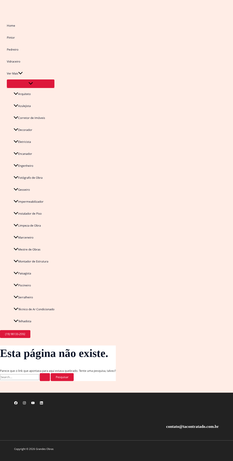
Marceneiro (25, 237)
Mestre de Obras (29, 249)
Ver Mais (12, 73)
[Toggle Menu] (30, 83)
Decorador (25, 130)
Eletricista (24, 142)
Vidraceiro (13, 61)
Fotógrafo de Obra (30, 178)
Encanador (25, 154)
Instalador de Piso (30, 213)
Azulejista (24, 106)
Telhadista (24, 321)
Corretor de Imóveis (31, 118)
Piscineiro (24, 285)
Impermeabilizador (30, 202)
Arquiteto (24, 94)
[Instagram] (24, 403)
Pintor (11, 37)
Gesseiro (24, 190)
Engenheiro (25, 166)
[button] (20, 73)
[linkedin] (41, 403)
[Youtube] (33, 403)
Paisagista (24, 273)
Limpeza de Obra (29, 225)
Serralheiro (25, 297)
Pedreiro (12, 49)
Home (11, 26)
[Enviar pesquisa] (45, 377)
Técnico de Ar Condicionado (36, 309)
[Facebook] (16, 403)
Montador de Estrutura (33, 261)
